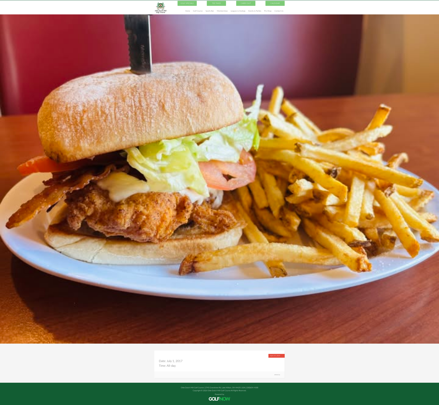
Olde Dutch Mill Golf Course (160, 7)
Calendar (275, 3)
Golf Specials (187, 3)
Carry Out (246, 3)
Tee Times (216, 3)
